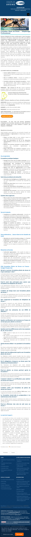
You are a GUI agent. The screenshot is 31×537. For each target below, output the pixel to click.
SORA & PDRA (17, 514)
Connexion (3, 483)
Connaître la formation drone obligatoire (23, 460)
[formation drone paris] (4, 96)
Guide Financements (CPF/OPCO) (17, 526)
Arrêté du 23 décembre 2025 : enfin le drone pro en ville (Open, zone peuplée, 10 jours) (23, 483)
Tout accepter (19, 534)
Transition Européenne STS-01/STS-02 (8, 513)
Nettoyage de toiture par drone (6, 470)
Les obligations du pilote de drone (23, 487)
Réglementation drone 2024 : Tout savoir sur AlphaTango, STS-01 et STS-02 (23, 470)
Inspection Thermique (19, 518)
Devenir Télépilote (5, 485)
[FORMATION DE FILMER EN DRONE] (15, 116)
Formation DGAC (20, 491)
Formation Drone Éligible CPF (14, 512)
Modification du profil (6, 487)
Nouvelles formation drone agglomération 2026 (23, 473)
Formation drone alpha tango (23, 463)
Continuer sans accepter (8, 534)
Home (8, 505)
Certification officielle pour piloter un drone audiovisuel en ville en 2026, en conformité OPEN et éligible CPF (23, 498)
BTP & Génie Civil (7, 518)
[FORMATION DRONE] (15, 3)
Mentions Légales (21, 489)
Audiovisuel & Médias (5, 526)
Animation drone (4, 468)
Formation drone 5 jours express (6, 463)
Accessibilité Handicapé (6, 488)
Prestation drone (5, 466)
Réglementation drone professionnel (22, 465)
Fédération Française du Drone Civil (8, 460)
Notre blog (3, 481)
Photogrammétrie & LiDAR (13, 519)
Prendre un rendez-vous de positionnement (18, 94)
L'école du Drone (20, 479)
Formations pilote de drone (16, 505)
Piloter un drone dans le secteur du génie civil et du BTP (23, 494)
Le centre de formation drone (7, 479)
